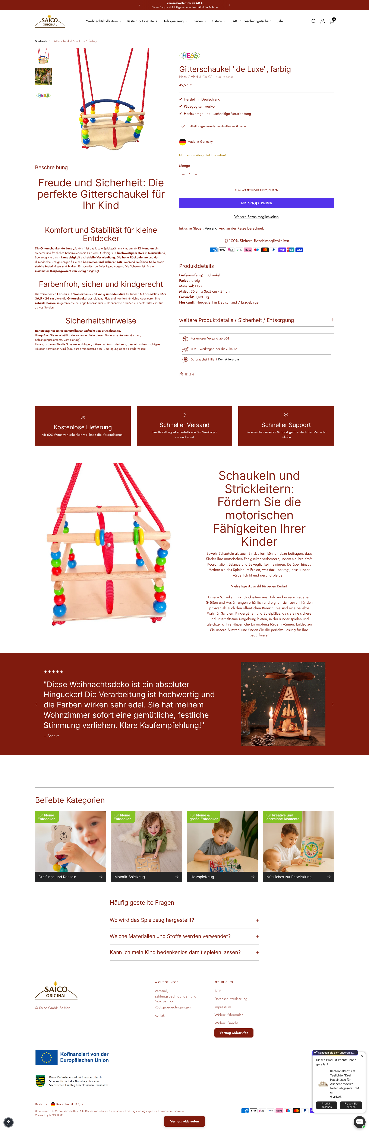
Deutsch (39, 1104)
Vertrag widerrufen (234, 1032)
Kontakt (160, 1015)
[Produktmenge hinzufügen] (196, 174)
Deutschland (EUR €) (68, 1104)
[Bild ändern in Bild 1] (43, 56)
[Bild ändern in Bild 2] (43, 76)
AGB (217, 990)
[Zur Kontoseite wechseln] (322, 21)
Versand (211, 228)
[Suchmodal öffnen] (313, 21)
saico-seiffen (71, 1111)
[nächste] (229, 5)
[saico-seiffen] (50, 21)
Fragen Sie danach (350, 1105)
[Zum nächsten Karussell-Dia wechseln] (332, 704)
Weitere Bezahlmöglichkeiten (256, 216)
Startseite (41, 41)
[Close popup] (361, 1056)
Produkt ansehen (327, 1105)
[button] (8, 1122)
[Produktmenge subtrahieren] (183, 174)
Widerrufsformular (228, 1014)
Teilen (189, 374)
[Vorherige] (140, 5)
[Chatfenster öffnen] (360, 1122)
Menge (184, 165)
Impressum (222, 1006)
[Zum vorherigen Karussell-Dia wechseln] (36, 704)
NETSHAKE (56, 1115)
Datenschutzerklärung (230, 998)
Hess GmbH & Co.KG (195, 76)
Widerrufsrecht (226, 1023)
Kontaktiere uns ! (230, 359)
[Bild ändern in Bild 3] (43, 96)
